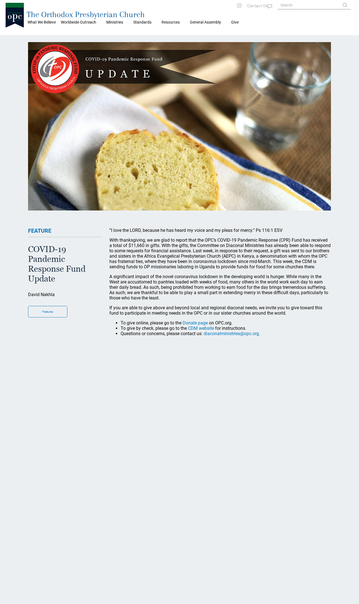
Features (47, 311)
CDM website (201, 328)
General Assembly (205, 22)
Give (235, 22)
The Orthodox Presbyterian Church (86, 14)
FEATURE (39, 230)
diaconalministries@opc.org (231, 333)
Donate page (195, 323)
